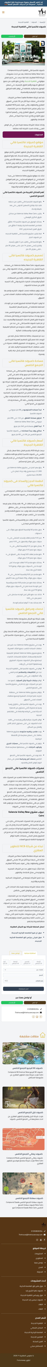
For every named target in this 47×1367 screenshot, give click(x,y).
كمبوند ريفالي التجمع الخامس (29, 1154)
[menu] (3, 12)
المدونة (34, 22)
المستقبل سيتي (36, 1346)
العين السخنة (38, 1341)
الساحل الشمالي (36, 1327)
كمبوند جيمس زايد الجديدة (32, 1299)
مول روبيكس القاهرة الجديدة (32, 1295)
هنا (5, 4)
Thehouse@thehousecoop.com (27, 1012)
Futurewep (21, 1360)
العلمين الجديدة (37, 1337)
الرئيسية (42, 22)
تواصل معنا (15, 953)
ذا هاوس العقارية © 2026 (23, 1355)
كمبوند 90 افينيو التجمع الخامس (27, 1068)
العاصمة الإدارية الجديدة (34, 1332)
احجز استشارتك (23, 988)
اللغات (40, 1304)
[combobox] (5, 981)
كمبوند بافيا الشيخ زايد (34, 1290)
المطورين (39, 1258)
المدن (40, 1267)
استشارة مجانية (30, 953)
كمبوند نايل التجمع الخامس (30, 1112)
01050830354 (36, 1231)
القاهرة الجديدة (23, 22)
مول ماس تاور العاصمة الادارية (31, 1286)
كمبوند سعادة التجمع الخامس (29, 1198)
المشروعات (39, 1253)
